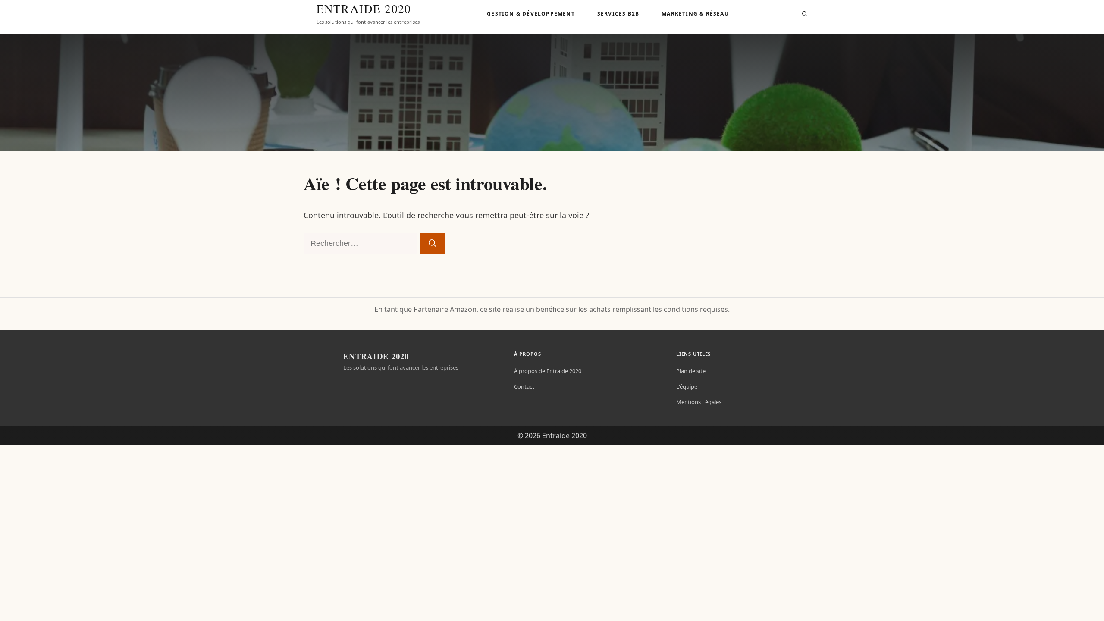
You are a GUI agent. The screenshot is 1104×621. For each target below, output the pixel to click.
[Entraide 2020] (300, 14)
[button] (804, 14)
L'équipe (686, 386)
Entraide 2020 (364, 9)
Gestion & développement (531, 13)
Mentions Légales (698, 402)
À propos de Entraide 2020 (547, 371)
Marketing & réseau (695, 13)
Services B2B (618, 13)
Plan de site (691, 371)
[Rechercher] (432, 243)
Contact (524, 386)
